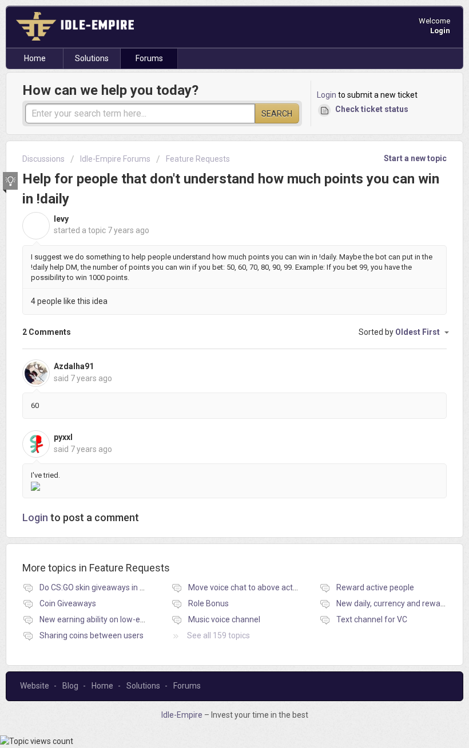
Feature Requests (198, 158)
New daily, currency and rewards (394, 603)
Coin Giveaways (67, 603)
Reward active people (375, 587)
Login (326, 94)
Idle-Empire (182, 714)
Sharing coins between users (91, 635)
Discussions (43, 158)
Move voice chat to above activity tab (254, 587)
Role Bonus (208, 603)
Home (35, 58)
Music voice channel (224, 619)
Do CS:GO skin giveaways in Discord (102, 587)
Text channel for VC (371, 619)
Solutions (92, 58)
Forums (149, 58)
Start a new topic (415, 158)
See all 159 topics (218, 635)
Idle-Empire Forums (115, 158)
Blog (70, 685)
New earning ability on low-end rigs (101, 619)
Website (34, 685)
